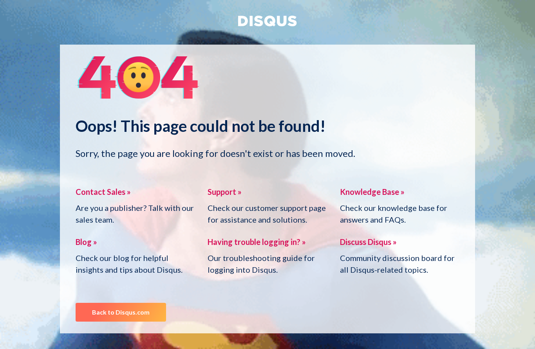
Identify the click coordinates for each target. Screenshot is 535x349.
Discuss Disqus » (368, 241)
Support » (225, 191)
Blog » (86, 241)
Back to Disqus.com (121, 312)
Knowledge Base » (372, 191)
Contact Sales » (103, 191)
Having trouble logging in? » (257, 241)
